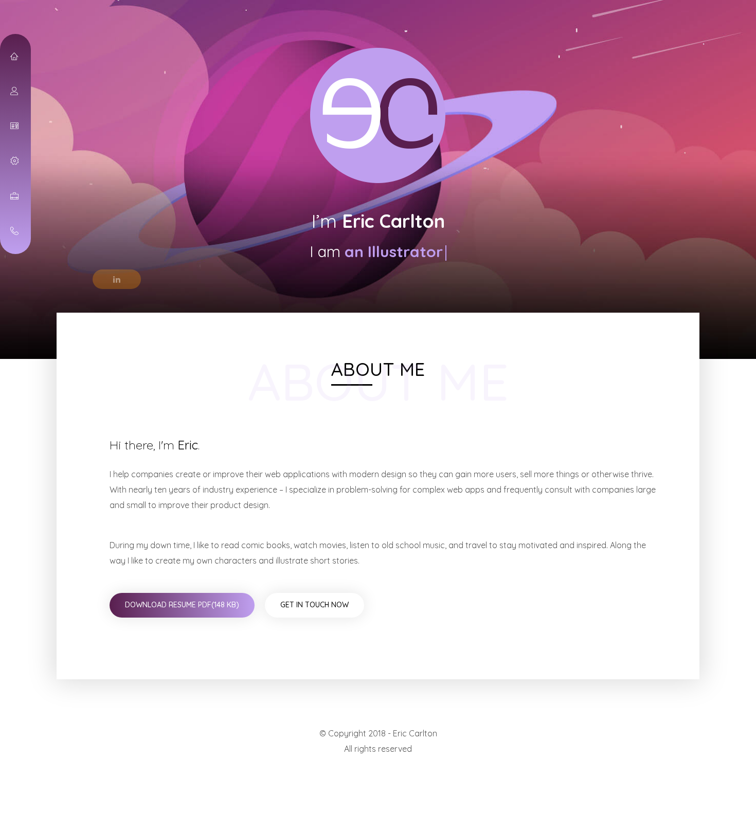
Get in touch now (314, 604)
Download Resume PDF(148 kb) (182, 604)
